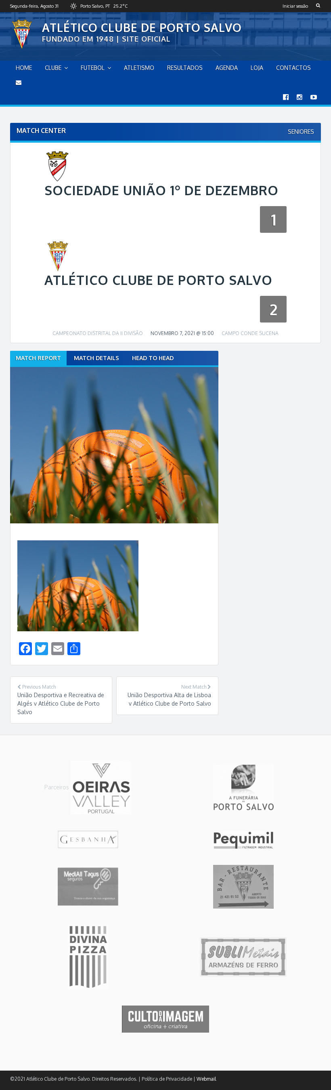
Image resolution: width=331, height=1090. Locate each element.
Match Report (38, 357)
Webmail (206, 1079)
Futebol (93, 67)
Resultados (185, 67)
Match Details (96, 357)
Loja (257, 67)
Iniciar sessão (295, 6)
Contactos (293, 67)
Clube (53, 67)
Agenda (227, 67)
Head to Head (153, 357)
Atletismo (139, 67)
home (24, 67)
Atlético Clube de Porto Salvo (142, 27)
